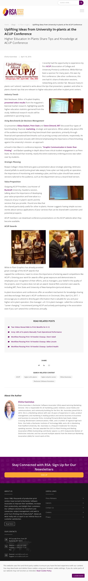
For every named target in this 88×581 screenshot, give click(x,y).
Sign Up (44, 475)
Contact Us (50, 508)
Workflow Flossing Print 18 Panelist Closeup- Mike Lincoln (33, 342)
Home (6, 25)
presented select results (14, 102)
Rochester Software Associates (44, 381)
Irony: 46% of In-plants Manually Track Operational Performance (36, 332)
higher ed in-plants (30, 377)
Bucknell (8, 190)
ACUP (48, 66)
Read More (10, 524)
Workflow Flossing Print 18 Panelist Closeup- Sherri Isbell (33, 337)
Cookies (48, 512)
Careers (48, 503)
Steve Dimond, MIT (52, 125)
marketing (30, 129)
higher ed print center (48, 377)
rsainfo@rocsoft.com (21, 554)
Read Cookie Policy (44, 571)
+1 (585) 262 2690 (20, 545)
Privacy (48, 517)
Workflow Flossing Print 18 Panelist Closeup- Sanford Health (34, 346)
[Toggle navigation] (82, 10)
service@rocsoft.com (21, 556)
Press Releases (51, 498)
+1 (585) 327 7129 (20, 548)
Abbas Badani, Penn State (28, 125)
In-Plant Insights (24, 25)
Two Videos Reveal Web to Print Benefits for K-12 (30, 327)
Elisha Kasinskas (65, 377)
